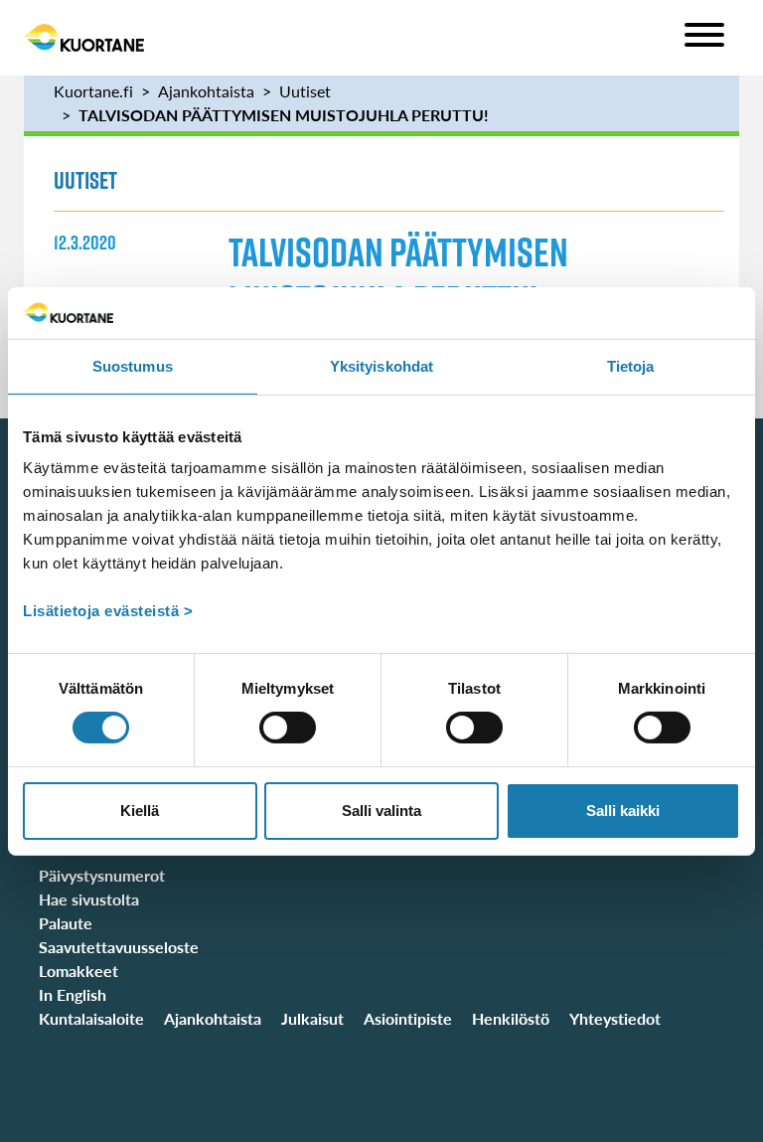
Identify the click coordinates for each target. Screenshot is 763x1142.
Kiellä (139, 810)
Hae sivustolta (89, 899)
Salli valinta (381, 810)
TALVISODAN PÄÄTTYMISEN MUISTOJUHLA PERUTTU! (283, 114)
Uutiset (305, 91)
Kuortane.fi (93, 91)
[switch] (287, 727)
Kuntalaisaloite (91, 1018)
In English (72, 994)
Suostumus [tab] (132, 366)
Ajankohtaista (206, 91)
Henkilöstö (510, 1018)
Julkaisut (312, 1018)
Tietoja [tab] (631, 366)
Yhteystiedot (615, 1018)
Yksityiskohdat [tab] (381, 366)
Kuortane (84, 38)
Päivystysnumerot (102, 875)
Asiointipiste (408, 1018)
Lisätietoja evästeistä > (108, 610)
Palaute (65, 922)
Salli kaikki (623, 810)
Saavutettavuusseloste (119, 946)
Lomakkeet (78, 970)
